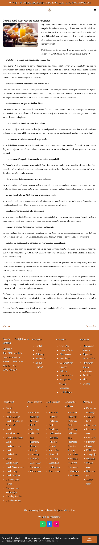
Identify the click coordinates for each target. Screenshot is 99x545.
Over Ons (64, 346)
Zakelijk (38, 362)
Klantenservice (66, 375)
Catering (39, 354)
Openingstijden (66, 362)
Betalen (63, 371)
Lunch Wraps (12, 471)
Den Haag (34, 429)
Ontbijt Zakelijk (13, 416)
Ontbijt (38, 346)
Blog (85, 379)
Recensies (64, 388)
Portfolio (87, 375)
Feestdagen (64, 358)
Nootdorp (34, 441)
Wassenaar (35, 462)
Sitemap (86, 383)
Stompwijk (35, 454)
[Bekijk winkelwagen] (95, 10)
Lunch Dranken (13, 475)
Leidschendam (55, 433)
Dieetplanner (65, 354)
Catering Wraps (13, 500)
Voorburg (34, 458)
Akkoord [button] (89, 539)
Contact (39, 367)
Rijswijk (33, 450)
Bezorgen (39, 358)
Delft (32, 425)
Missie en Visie (66, 350)
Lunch (38, 350)
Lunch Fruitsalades (14, 437)
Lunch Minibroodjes (14, 467)
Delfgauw (34, 421)
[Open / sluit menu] (4, 10)
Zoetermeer (35, 471)
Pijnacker (34, 446)
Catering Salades (14, 496)
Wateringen (35, 467)
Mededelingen (65, 392)
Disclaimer (87, 371)
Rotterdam (54, 450)
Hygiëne (63, 367)
